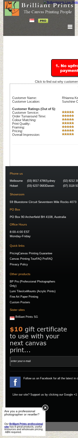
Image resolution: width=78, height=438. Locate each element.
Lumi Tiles (16, 291)
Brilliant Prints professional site (23, 425)
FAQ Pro (41, 258)
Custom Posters (20, 302)
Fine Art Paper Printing (24, 296)
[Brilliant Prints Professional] (43, 20)
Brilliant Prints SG (26, 316)
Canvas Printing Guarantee (35, 253)
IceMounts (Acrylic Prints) (39, 291)
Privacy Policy (19, 264)
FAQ (49, 258)
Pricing (14, 253)
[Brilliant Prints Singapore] (32, 20)
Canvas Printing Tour (23, 258)
